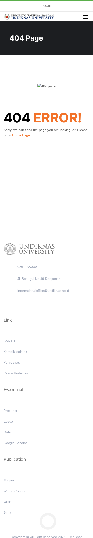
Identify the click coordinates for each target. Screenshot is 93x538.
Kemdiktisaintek (15, 352)
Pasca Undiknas (16, 373)
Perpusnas (12, 362)
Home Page (21, 135)
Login (46, 6)
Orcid (8, 502)
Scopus (9, 480)
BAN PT (10, 341)
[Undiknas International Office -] (29, 17)
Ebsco (8, 421)
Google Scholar (15, 443)
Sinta (7, 512)
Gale (7, 432)
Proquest (10, 411)
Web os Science (16, 491)
